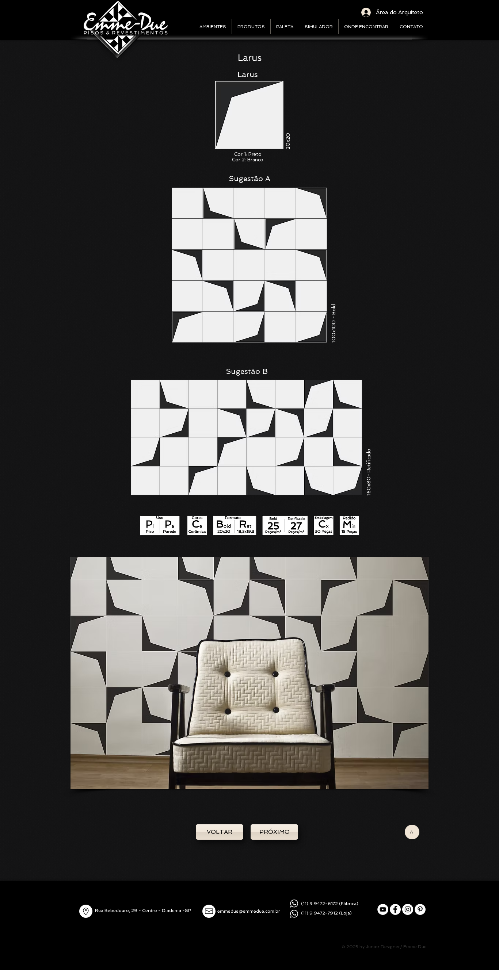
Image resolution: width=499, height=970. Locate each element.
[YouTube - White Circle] (382, 909)
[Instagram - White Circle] (407, 909)
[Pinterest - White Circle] (420, 909)
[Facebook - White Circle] (395, 909)
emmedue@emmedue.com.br (248, 911)
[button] (249, 673)
